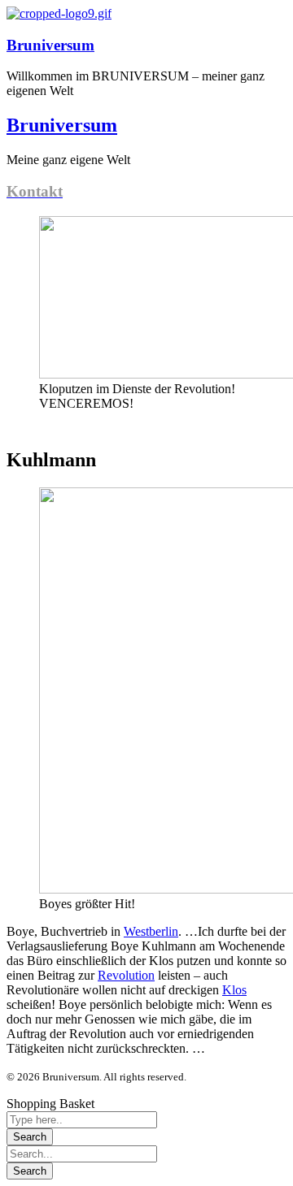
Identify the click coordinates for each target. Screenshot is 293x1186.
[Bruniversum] (59, 13)
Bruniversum (50, 45)
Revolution (126, 975)
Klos (234, 990)
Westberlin (151, 931)
